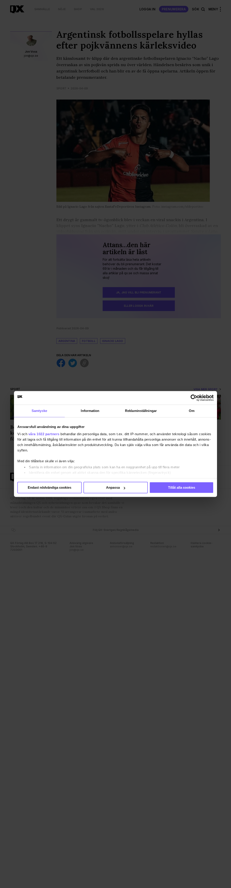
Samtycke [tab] (39, 411)
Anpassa (113, 487)
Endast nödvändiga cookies (49, 487)
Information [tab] (90, 411)
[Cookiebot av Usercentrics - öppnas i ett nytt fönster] (194, 397)
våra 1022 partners (44, 434)
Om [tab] (191, 411)
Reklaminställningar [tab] (141, 411)
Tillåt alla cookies (181, 487)
